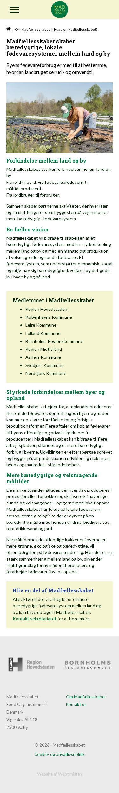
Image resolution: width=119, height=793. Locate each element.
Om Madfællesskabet (32, 29)
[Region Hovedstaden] (31, 664)
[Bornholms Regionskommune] (88, 664)
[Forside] (8, 29)
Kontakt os (76, 704)
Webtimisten (70, 773)
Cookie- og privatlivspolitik (59, 754)
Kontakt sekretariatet (34, 618)
